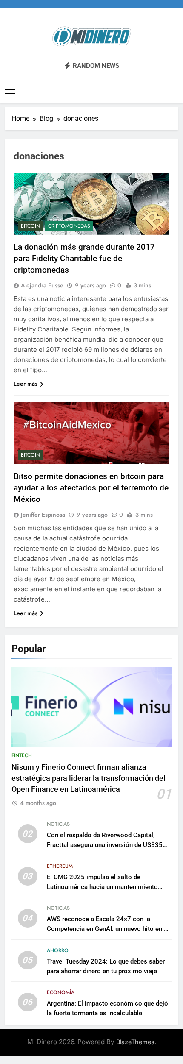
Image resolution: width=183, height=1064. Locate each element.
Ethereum (60, 866)
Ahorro (58, 950)
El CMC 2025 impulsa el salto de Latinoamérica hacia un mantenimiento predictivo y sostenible (102, 886)
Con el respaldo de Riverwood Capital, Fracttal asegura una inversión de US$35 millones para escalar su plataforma (105, 844)
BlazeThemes (135, 1041)
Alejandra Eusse (42, 285)
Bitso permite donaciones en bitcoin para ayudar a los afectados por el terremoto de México (91, 487)
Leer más (25, 383)
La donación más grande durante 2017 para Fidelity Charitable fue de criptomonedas (84, 258)
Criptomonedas (69, 226)
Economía (60, 992)
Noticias (58, 824)
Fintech (21, 755)
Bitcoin (30, 226)
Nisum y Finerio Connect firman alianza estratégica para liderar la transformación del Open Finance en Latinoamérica (88, 778)
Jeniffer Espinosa (43, 514)
